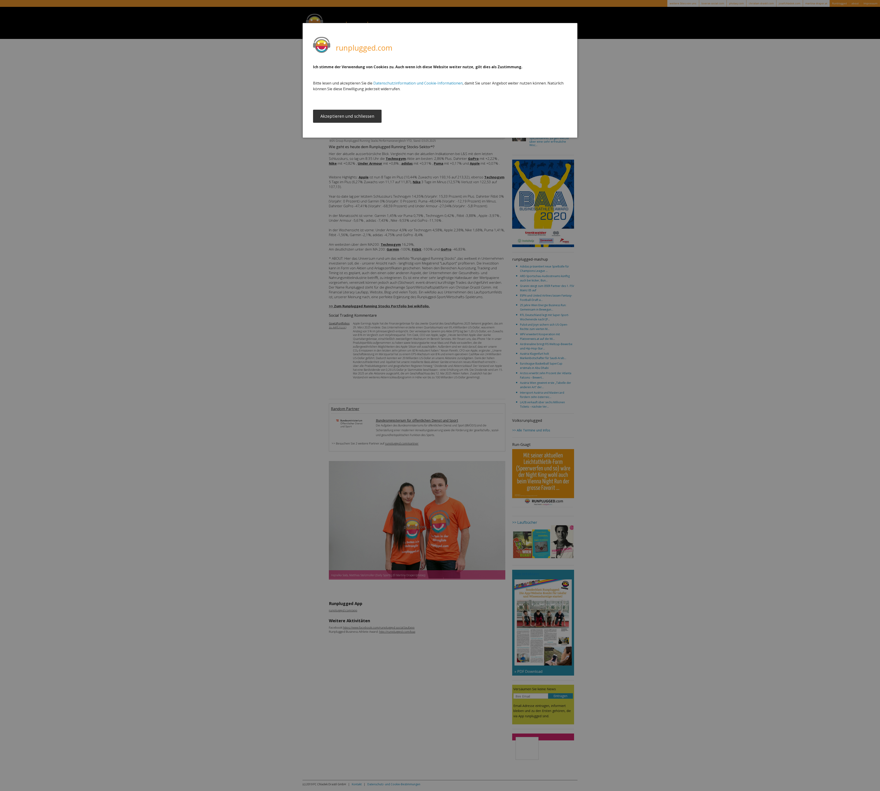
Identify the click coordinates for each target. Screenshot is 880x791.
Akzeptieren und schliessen (347, 116)
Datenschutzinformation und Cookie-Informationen (418, 83)
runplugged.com (364, 48)
